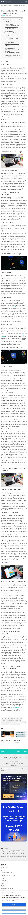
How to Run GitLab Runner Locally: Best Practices (5, 740)
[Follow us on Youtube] (19, 751)
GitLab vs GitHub (10, 39)
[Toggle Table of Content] (19, 19)
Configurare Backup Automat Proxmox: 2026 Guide (12, 854)
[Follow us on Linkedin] (17, 751)
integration (19, 722)
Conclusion (7, 51)
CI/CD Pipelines (9, 36)
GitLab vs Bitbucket (10, 42)
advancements (16, 707)
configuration (10, 718)
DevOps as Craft (5, 1)
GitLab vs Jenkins (10, 41)
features (16, 720)
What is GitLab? (9, 22)
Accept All (14, 904)
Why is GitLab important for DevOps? (13, 25)
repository (24, 722)
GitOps (9, 6)
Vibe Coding (4, 890)
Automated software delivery (7, 872)
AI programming (4, 870)
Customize (14, 908)
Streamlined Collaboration (11, 28)
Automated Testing (10, 31)
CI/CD (6, 718)
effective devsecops (10, 720)
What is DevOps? (10, 24)
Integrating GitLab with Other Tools (13, 49)
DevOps (23, 5)
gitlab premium (4, 722)
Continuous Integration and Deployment (14, 29)
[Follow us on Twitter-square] (24, 751)
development (16, 718)
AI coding (3, 865)
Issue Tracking (9, 35)
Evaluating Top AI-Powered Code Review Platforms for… (14, 856)
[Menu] (26, 2)
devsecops (3, 720)
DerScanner (4, 877)
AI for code (3, 869)
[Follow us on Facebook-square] (21, 751)
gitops (15, 722)
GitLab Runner (4, 882)
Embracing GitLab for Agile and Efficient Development (14, 56)
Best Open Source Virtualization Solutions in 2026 (12, 853)
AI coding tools (4, 867)
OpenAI (3, 885)
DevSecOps (4, 6)
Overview (7, 21)
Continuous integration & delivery (10, 5)
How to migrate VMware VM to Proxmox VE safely (12, 851)
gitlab (20, 720)
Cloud (2, 873)
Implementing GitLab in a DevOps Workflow (12, 45)
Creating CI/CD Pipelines (11, 48)
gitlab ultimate (10, 722)
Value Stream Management (7, 888)
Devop (3, 15)
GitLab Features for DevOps (11, 32)
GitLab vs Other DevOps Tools (11, 38)
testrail (2, 886)
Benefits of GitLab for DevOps (11, 27)
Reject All (14, 912)
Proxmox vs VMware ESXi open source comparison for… (14, 850)
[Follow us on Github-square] (26, 751)
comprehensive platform (11, 306)
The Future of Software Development (13, 52)
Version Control (9, 34)
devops (21, 718)
